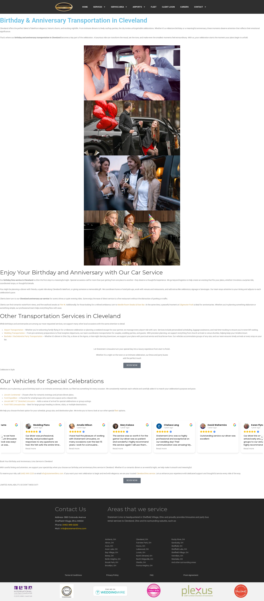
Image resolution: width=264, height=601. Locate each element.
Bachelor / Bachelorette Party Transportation (23, 336)
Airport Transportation (13, 330)
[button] (262, 437)
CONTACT (198, 7)
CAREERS (184, 7)
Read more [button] (10, 448)
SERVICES (97, 7)
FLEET (153, 7)
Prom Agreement (190, 575)
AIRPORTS (137, 7)
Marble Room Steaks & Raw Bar (131, 305)
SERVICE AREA (117, 7)
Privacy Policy (112, 575)
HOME (85, 7)
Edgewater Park (186, 305)
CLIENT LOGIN (168, 7)
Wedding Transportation (14, 333)
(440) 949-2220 (70, 524)
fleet (116, 411)
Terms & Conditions (73, 575)
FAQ (151, 575)
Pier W (62, 305)
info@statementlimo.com (73, 528)
